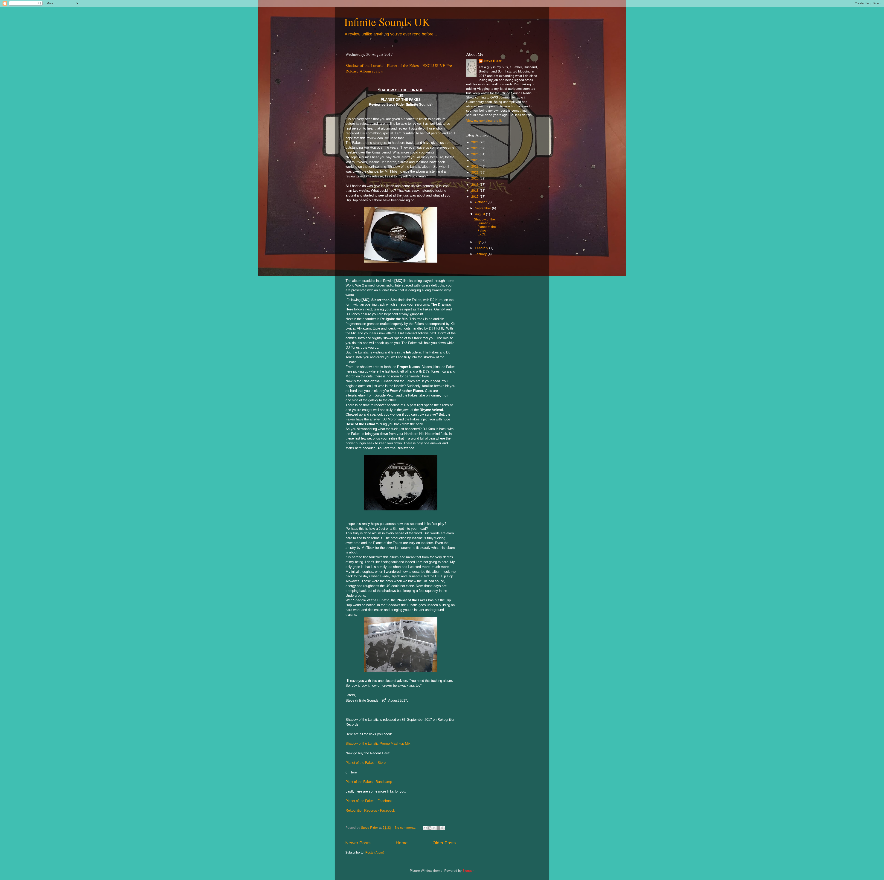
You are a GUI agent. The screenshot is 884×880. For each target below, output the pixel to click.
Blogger (468, 870)
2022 (475, 166)
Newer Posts (358, 842)
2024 (475, 154)
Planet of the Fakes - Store (366, 762)
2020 (475, 178)
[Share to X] (434, 828)
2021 (475, 172)
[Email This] (425, 828)
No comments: (406, 827)
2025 (475, 148)
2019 (475, 184)
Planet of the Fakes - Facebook (369, 801)
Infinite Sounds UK (387, 21)
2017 (475, 196)
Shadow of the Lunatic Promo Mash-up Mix (378, 743)
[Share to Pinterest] (443, 828)
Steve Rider (492, 61)
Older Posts (444, 842)
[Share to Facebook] (438, 828)
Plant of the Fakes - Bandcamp (369, 782)
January (481, 254)
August (480, 214)
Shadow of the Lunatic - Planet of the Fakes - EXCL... (485, 227)
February (482, 248)
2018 (475, 190)
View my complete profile (484, 120)
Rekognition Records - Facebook (370, 810)
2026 (475, 142)
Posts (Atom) (374, 852)
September (483, 208)
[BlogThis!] (429, 828)
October (481, 202)
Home (402, 842)
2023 (475, 160)
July (478, 242)
